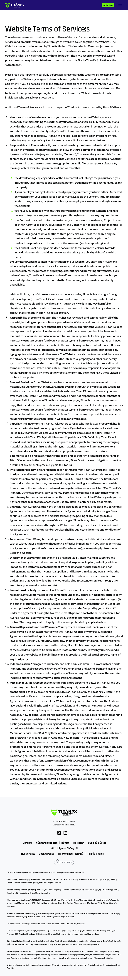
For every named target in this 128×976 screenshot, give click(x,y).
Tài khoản (78, 842)
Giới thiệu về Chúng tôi (64, 848)
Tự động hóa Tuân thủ (70, 853)
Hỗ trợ (65, 842)
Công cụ (27, 842)
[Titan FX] (14, 5)
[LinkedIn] (65, 832)
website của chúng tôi (27, 944)
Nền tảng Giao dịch (46, 842)
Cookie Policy (46, 853)
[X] (59, 832)
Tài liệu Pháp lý (95, 853)
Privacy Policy (27, 853)
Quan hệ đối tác (97, 842)
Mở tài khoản (108, 5)
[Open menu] (120, 5)
